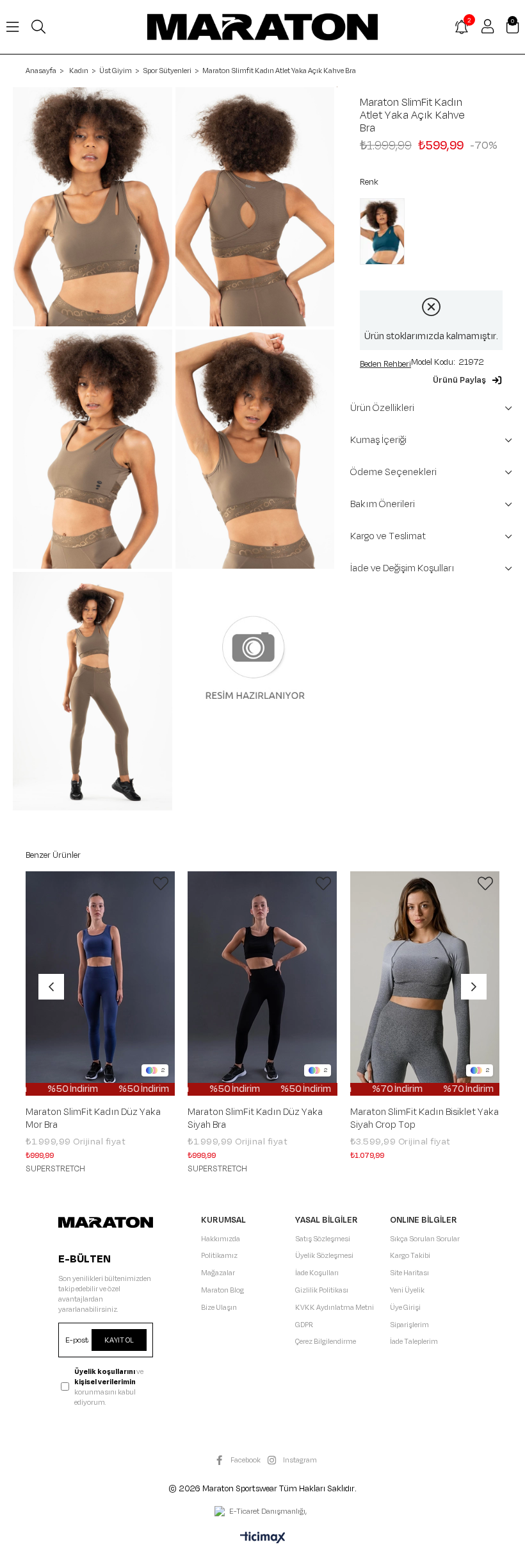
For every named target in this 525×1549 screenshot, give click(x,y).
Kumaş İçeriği (378, 440)
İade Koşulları (317, 1273)
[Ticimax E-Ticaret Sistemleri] (263, 1539)
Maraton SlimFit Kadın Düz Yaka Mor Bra (93, 1119)
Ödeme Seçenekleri (393, 472)
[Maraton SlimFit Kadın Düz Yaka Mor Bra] (100, 983)
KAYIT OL (119, 1340)
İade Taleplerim (414, 1341)
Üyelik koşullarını (104, 1371)
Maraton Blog (222, 1290)
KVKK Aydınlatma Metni (334, 1307)
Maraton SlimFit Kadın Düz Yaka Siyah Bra (255, 1119)
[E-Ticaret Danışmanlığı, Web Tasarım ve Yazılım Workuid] (262, 1512)
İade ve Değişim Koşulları (402, 568)
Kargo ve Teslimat (388, 536)
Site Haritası (409, 1273)
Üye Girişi (405, 1307)
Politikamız (219, 1255)
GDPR (304, 1324)
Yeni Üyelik (407, 1290)
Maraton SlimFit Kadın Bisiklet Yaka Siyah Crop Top (424, 1119)
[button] (468, 380)
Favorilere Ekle (160, 883)
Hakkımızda (220, 1239)
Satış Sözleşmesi (322, 1239)
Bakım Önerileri (382, 504)
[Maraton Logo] (105, 1222)
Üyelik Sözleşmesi (324, 1255)
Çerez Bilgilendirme (325, 1341)
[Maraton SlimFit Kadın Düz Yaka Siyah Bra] (262, 983)
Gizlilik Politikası (321, 1290)
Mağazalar (218, 1273)
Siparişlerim (409, 1324)
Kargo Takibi (410, 1255)
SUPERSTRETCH (55, 1169)
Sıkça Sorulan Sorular (425, 1239)
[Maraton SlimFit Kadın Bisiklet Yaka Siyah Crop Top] (424, 983)
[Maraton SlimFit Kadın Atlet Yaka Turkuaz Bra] (385, 231)
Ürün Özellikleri (382, 408)
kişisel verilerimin (105, 1382)
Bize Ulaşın (219, 1307)
